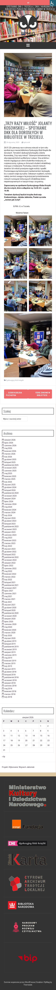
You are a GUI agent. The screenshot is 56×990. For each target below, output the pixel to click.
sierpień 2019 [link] (9, 652)
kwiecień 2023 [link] (10, 540)
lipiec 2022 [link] (8, 566)
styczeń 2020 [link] (9, 638)
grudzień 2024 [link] (10, 487)
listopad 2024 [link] (9, 490)
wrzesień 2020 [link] (10, 616)
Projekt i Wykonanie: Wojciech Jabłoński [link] (18, 767)
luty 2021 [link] (8, 602)
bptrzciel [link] (26, 142)
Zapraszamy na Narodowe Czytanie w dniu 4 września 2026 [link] (30, 7)
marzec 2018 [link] (9, 694)
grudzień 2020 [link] (10, 608)
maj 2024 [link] (8, 507)
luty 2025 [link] (8, 482)
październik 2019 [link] (11, 647)
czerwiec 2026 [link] (10, 445)
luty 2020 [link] (8, 635)
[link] (53, 3)
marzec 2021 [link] (9, 599)
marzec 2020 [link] (9, 633)
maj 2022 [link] (8, 571)
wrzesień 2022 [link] (10, 560)
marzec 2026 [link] (9, 454)
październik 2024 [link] (11, 493)
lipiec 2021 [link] (8, 591)
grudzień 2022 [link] (10, 552)
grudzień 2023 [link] (10, 521)
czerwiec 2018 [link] (10, 686)
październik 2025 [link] (11, 465)
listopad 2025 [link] (9, 462)
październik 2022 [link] (11, 557)
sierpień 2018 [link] (9, 683)
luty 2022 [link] (8, 580)
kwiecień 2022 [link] (10, 574)
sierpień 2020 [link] (9, 619)
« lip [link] (3, 757)
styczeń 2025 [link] (9, 485)
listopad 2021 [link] (9, 582)
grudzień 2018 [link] (10, 672)
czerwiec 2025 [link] (10, 471)
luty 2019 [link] (8, 666)
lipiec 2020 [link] (8, 622)
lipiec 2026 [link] (8, 443)
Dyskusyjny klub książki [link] (15, 380)
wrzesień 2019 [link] (10, 649)
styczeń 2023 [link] (9, 549)
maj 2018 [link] (8, 689)
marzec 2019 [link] (9, 663)
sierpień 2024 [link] (9, 499)
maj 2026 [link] (8, 448)
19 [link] (19, 740)
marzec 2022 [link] (9, 577)
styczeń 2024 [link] (9, 518)
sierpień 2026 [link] (9, 440)
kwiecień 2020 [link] (10, 630)
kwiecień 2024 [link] (10, 510)
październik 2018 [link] (11, 677)
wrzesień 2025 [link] (10, 468)
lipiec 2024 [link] (8, 501)
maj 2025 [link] (8, 473)
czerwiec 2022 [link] (10, 568)
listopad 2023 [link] (9, 524)
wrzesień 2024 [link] (10, 496)
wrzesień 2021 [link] (10, 588)
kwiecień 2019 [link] (10, 661)
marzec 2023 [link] (9, 543)
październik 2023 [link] (11, 526)
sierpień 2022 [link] (9, 563)
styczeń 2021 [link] (9, 605)
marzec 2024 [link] (9, 512)
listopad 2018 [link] (9, 675)
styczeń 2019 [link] (9, 669)
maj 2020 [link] (8, 627)
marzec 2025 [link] (9, 479)
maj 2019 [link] (8, 658)
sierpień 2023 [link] (9, 532)
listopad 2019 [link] (9, 644)
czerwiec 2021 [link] (10, 593)
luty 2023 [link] (8, 546)
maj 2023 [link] (8, 538)
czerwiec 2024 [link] (10, 504)
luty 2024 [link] (8, 515)
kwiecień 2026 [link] (10, 451)
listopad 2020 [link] (9, 610)
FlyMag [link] (47, 982)
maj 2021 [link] (8, 596)
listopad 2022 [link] (9, 554)
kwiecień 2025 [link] (10, 476)
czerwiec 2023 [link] (10, 535)
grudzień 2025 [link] (10, 459)
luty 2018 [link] (8, 697)
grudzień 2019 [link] (10, 641)
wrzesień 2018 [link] (10, 680)
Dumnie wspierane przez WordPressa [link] (19, 982)
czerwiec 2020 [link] (10, 624)
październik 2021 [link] (11, 585)
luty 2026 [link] (8, 457)
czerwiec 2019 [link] (10, 655)
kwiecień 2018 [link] (10, 691)
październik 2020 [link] (11, 613)
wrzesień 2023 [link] (10, 529)
